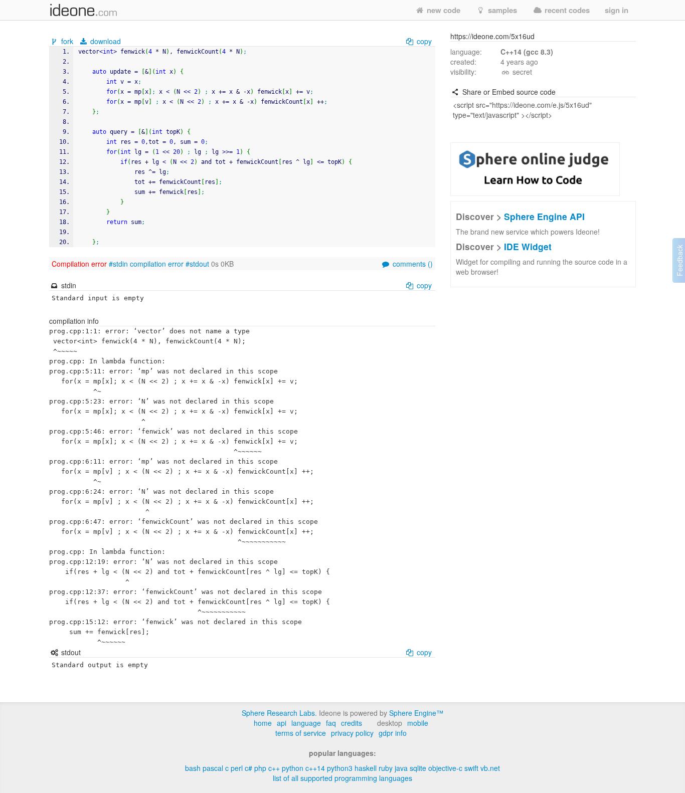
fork (67, 41)
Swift (471, 768)
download (104, 41)
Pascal (213, 768)
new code (442, 10)
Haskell (366, 768)
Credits (351, 723)
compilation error (157, 264)
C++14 (315, 768)
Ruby (386, 768)
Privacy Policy (352, 733)
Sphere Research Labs (278, 713)
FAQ (331, 723)
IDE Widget (528, 246)
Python (292, 768)
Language (306, 723)
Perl (237, 768)
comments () (412, 264)
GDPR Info (393, 733)
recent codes (566, 10)
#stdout (197, 264)
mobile (417, 723)
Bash (193, 768)
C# (248, 768)
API (281, 723)
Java (401, 768)
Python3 (340, 768)
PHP (260, 768)
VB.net (490, 768)
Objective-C (445, 768)
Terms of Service (300, 733)
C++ (274, 768)
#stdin (118, 264)
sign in (616, 10)
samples (501, 10)
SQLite (418, 768)
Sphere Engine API (544, 216)
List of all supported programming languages (342, 778)
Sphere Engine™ (416, 713)
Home (263, 723)
